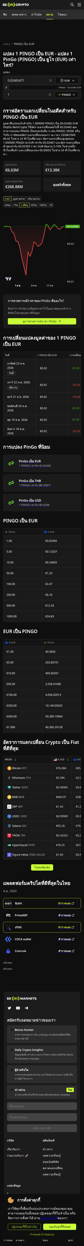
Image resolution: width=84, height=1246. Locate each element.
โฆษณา (62, 14)
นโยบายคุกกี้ (48, 1218)
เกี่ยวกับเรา (13, 1149)
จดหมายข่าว (19, 14)
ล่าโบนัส (36, 14)
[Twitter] (9, 1008)
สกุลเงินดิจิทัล (51, 1162)
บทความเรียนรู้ (52, 1155)
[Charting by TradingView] (8, 279)
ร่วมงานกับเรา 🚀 (17, 1155)
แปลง (6, 44)
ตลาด (49, 14)
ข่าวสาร (48, 1149)
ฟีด (5, 14)
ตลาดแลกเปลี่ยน (53, 1168)
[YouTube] (18, 1008)
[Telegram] (26, 1008)
